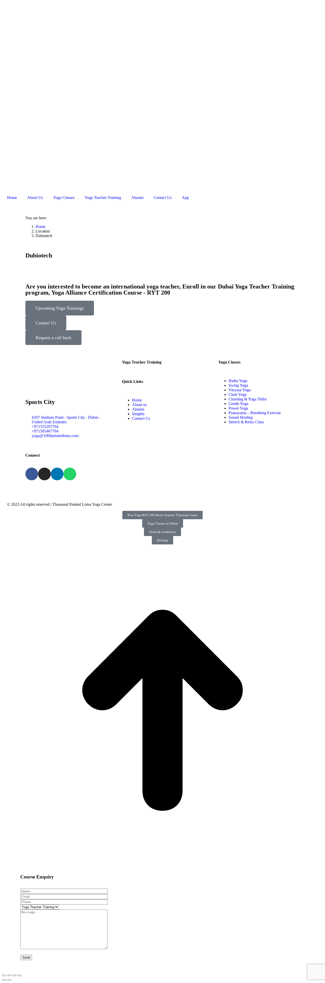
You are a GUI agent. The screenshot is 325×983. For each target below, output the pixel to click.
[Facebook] (31, 474)
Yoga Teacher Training (103, 197)
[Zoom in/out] (19, 975)
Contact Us (163, 197)
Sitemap (162, 540)
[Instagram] (44, 474)
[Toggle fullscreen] (14, 975)
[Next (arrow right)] (9, 980)
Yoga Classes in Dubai (162, 523)
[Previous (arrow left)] (4, 980)
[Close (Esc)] (4, 975)
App (185, 197)
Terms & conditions (162, 532)
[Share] (9, 975)
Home (12, 197)
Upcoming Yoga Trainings (60, 308)
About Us (35, 197)
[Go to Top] (162, 870)
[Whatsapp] (69, 474)
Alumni (137, 197)
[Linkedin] (57, 474)
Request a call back (53, 337)
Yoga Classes (63, 197)
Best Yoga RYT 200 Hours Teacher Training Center (162, 515)
